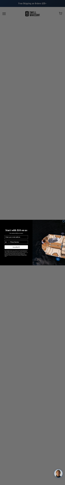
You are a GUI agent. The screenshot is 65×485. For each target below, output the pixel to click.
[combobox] (7, 243)
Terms (6, 257)
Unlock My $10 (16, 248)
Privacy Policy (23, 256)
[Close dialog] (64, 221)
